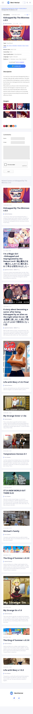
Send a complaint (19, 62)
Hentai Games (22, 8)
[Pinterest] (4, 126)
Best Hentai (15, 2)
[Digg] (11, 126)
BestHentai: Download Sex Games (10, 8)
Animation (14, 45)
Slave (23, 45)
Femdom (20, 45)
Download (17, 66)
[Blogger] (9, 126)
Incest (26, 45)
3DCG (10, 45)
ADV (8, 45)
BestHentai (18, 693)
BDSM (4, 47)
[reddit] (13, 126)
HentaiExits (6, 14)
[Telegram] (15, 126)
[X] (7, 126)
